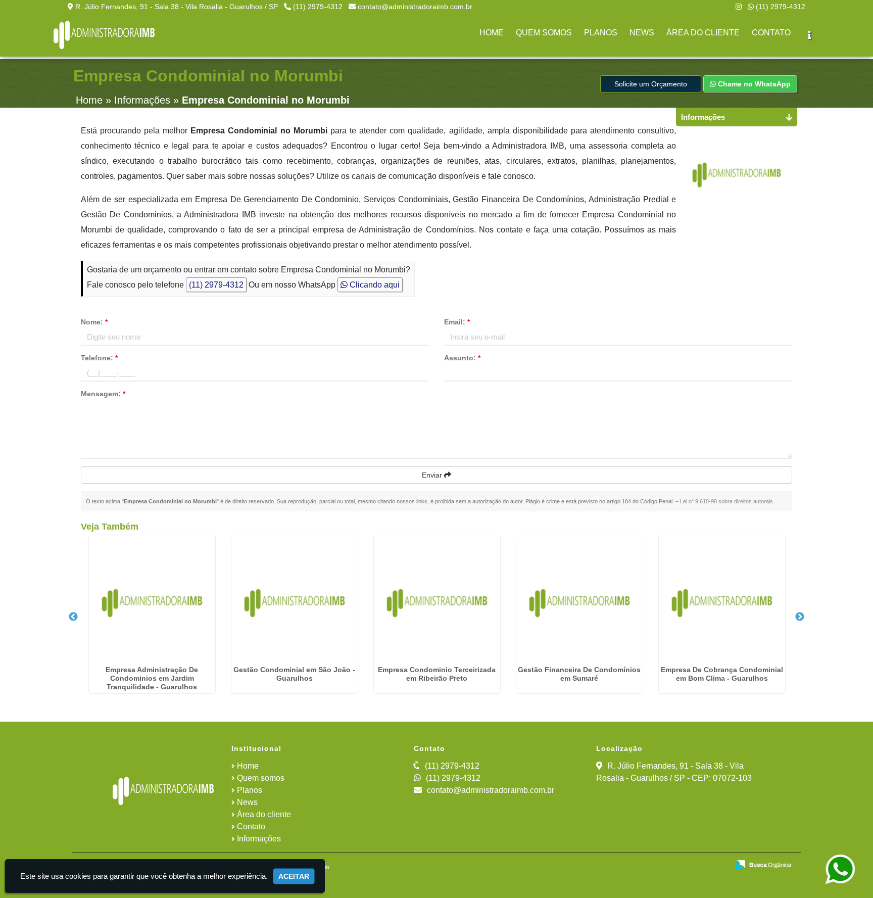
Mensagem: (103, 394)
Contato (251, 826)
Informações (259, 838)
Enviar (433, 475)
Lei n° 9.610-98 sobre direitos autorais (726, 501)
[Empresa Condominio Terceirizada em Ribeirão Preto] (437, 598)
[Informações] (809, 35)
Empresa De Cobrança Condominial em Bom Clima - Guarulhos (722, 674)
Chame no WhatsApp (753, 84)
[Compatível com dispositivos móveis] (716, 865)
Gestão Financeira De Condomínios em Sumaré (579, 674)
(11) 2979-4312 (318, 7)
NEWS (641, 32)
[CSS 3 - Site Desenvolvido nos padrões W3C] (681, 865)
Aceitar (293, 876)
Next (800, 617)
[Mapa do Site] (617, 865)
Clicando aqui (374, 284)
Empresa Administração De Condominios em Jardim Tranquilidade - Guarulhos (152, 678)
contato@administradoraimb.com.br (415, 7)
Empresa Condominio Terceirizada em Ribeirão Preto (437, 674)
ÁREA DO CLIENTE (703, 32)
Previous (73, 617)
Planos (249, 790)
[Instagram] (739, 7)
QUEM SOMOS (544, 32)
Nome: (94, 322)
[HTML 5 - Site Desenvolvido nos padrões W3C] (647, 865)
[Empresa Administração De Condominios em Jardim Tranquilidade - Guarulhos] (152, 598)
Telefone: (99, 358)
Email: (457, 322)
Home (248, 766)
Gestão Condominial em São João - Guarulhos (294, 674)
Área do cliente (264, 814)
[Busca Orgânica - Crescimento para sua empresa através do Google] (763, 864)
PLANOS (600, 32)
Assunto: (462, 358)
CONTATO (771, 32)
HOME (491, 32)
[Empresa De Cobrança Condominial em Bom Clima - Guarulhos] (722, 598)
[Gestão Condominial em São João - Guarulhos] (294, 598)
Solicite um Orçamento (650, 84)
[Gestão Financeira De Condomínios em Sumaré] (579, 598)
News (247, 802)
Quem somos (260, 778)
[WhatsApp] (847, 869)
